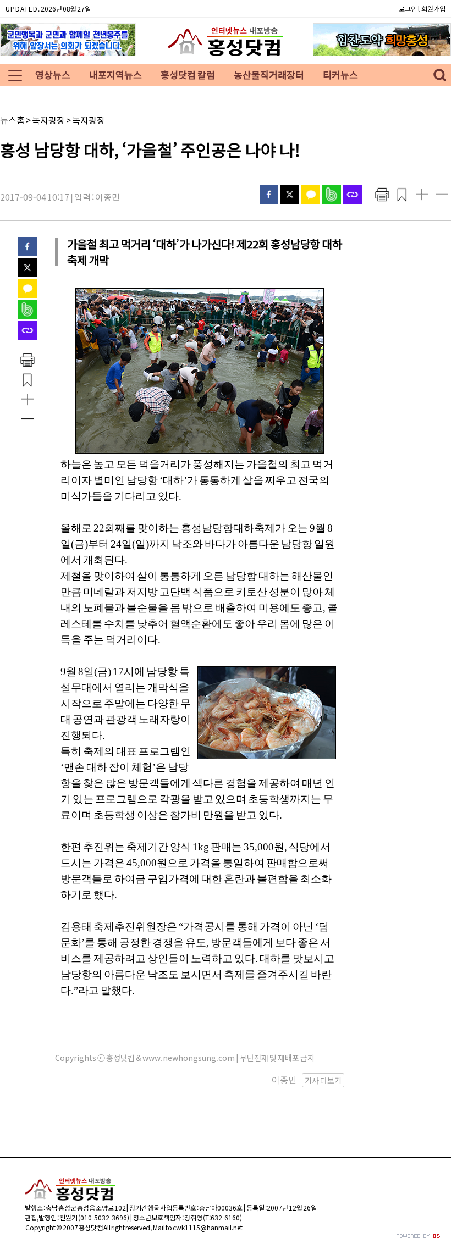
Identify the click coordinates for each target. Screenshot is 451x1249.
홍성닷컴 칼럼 (188, 74)
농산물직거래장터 (269, 74)
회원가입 (433, 8)
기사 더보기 (323, 1080)
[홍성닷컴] (225, 55)
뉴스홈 (12, 119)
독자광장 (48, 119)
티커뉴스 (340, 74)
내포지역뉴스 (115, 74)
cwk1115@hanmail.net (208, 1227)
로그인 (408, 8)
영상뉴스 (52, 74)
